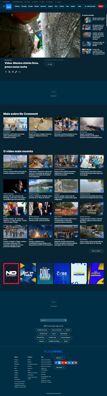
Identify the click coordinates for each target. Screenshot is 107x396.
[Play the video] (40, 35)
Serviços (30, 357)
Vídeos (16, 377)
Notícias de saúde (85, 169)
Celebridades (63, 333)
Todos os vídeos (96, 251)
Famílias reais (52, 337)
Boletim (29, 362)
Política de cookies (46, 366)
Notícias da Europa (34, 169)
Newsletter (59, 367)
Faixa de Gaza (40, 337)
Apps (29, 370)
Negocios (57, 193)
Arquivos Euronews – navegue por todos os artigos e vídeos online (20, 385)
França (54, 333)
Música (68, 330)
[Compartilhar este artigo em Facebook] (6, 72)
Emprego (43, 374)
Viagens (50, 6)
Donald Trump (43, 333)
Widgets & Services (33, 372)
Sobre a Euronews (45, 359)
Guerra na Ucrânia (56, 330)
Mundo (36, 6)
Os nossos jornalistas (19, 381)
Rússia (66, 341)
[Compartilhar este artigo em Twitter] (9, 72)
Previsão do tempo (32, 364)
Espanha (41, 341)
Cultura (61, 6)
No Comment (7, 132)
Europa (30, 6)
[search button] (56, 2)
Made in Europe (7, 169)
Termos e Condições (46, 364)
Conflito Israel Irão (42, 330)
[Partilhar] (13, 72)
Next (56, 6)
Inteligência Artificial (54, 341)
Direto (100, 6)
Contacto (43, 372)
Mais (42, 357)
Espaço (31, 239)
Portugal (23, 6)
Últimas (17, 6)
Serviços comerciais (46, 362)
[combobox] (64, 2)
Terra (67, 6)
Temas (16, 357)
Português (7, 1)
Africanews (30, 375)
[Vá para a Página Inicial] (9, 6)
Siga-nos (30, 368)
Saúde (73, 6)
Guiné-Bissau (58, 216)
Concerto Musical (65, 337)
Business (43, 6)
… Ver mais (49, 64)
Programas (17, 379)
